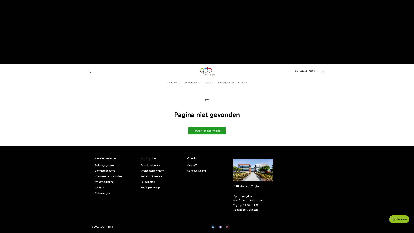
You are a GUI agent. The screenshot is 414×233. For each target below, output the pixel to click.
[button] (89, 71)
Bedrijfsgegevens (104, 165)
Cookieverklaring (196, 170)
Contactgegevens (105, 170)
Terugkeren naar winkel (207, 130)
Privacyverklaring (104, 181)
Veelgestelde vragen (152, 170)
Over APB (192, 165)
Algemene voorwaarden (108, 176)
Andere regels (102, 193)
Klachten (100, 187)
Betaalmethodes (150, 165)
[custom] (213, 227)
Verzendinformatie (151, 176)
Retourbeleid (148, 181)
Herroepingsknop (150, 187)
